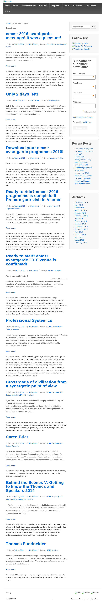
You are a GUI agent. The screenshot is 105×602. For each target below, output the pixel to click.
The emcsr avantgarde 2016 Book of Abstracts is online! (84, 151)
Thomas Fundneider (26, 543)
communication (61, 72)
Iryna (39, 425)
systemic (9, 476)
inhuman (33, 425)
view (42, 430)
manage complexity (35, 365)
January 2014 (80, 224)
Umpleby (54, 535)
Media (7, 11)
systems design (18, 85)
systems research (45, 85)
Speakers (15, 329)
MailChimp (87, 122)
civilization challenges (23, 422)
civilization (23, 524)
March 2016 (79, 208)
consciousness (11, 473)
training (23, 376)
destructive (17, 527)
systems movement (31, 85)
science (32, 80)
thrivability (30, 88)
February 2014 (81, 221)
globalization (58, 527)
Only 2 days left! (22, 94)
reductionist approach (36, 370)
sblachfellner (33, 44)
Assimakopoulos (59, 357)
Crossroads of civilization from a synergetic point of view (36, 384)
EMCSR (13, 599)
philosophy (10, 80)
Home (7, 6)
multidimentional (47, 425)
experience (42, 362)
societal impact (57, 80)
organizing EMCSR (19, 395)
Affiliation (77, 102)
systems (54, 82)
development (39, 74)
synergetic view (29, 535)
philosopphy (59, 367)
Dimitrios (46, 359)
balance (9, 359)
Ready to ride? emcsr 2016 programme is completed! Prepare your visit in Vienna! (34, 195)
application (37, 357)
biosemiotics (30, 471)
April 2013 (79, 232)
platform (9, 370)
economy (48, 74)
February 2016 (81, 210)
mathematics (57, 365)
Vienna (42, 88)
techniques (16, 376)
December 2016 (81, 202)
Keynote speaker (34, 77)
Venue (66, 6)
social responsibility (31, 532)
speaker (14, 136)
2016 (17, 298)
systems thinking (11, 88)
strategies (20, 578)
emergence (61, 74)
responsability (33, 428)
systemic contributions (43, 82)
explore (19, 425)
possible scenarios (20, 428)
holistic (53, 362)
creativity (23, 575)
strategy (14, 82)
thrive (58, 578)
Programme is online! (56, 158)
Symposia (31, 82)
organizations (49, 367)
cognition (42, 471)
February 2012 (81, 243)
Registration (77, 6)
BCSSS (38, 72)
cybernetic (9, 527)
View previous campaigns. (83, 117)
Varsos (29, 376)
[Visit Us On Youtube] (81, 48)
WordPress (95, 599)
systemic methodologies (14, 373)
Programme (55, 6)
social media (18, 532)
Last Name (83, 92)
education (60, 359)
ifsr (64, 527)
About (15, 6)
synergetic (19, 430)
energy (8, 77)
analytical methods (26, 357)
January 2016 (80, 213)
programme (18, 80)
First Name (83, 83)
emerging (23, 362)
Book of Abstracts (29, 6)
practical (15, 370)
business (15, 359)
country (63, 524)
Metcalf (31, 530)
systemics (40, 373)
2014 (49, 327)
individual (26, 425)
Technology (22, 88)
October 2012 (80, 235)
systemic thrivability (37, 578)
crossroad (49, 422)
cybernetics (25, 74)
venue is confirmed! (54, 270)
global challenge (47, 527)
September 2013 (81, 229)
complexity (16, 74)
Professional (23, 370)
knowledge (44, 77)
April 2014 (79, 218)
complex (9, 74)
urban (37, 88)
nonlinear (62, 425)
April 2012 (79, 237)
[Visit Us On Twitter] (80, 43)
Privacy (8, 593)
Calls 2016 (43, 6)
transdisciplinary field (20, 476)
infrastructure (10, 530)
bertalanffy (45, 72)
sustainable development (14, 535)
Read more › (11, 66)
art (25, 72)
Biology (52, 72)
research (26, 80)
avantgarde (31, 72)
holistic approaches (39, 575)
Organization (91, 6)
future (48, 362)
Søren (53, 473)
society (8, 82)
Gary (38, 527)
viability (34, 376)
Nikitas (41, 367)
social (38, 80)
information (15, 77)
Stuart (58, 532)
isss (17, 530)
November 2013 (81, 226)
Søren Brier (17, 437)
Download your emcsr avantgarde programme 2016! (35, 149)
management (53, 77)
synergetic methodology (32, 430)
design (31, 74)
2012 (49, 550)
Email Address (83, 74)
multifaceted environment (22, 367)
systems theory (57, 85)
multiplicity (35, 367)
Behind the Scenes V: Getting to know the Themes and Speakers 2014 (35, 486)
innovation (23, 77)
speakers (55, 370)
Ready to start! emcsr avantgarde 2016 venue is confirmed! (31, 260)
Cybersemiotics (31, 473)
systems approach (12, 139)
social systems (46, 80)
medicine (9, 367)
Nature (61, 77)
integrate (16, 365)
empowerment (32, 362)
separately (48, 370)
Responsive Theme (77, 599)
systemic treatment (29, 373)
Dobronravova (11, 425)
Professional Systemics (29, 320)
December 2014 (81, 216)
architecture (19, 72)
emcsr (54, 74)
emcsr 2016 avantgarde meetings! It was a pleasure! (33, 35)
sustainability (22, 82)
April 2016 (79, 205)
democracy (38, 359)
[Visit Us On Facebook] (82, 46)
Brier (37, 471)
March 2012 (79, 240)
